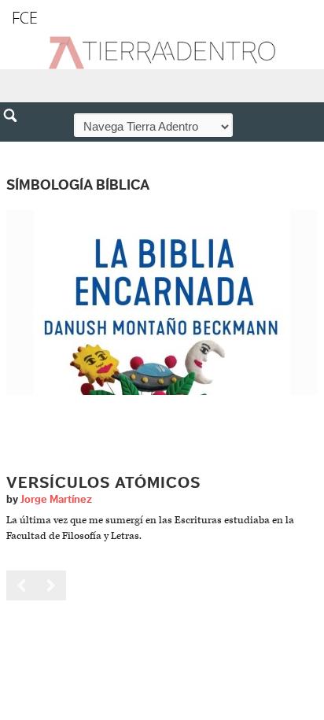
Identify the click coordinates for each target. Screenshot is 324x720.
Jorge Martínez (56, 499)
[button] (15, 149)
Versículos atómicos (103, 483)
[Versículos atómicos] (162, 301)
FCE (25, 17)
